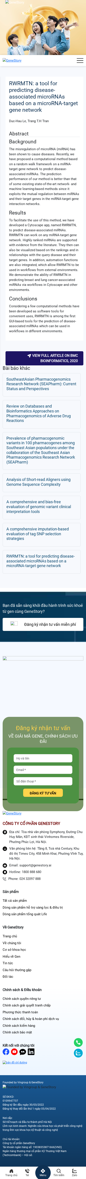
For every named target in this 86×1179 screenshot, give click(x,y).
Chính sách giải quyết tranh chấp (26, 1005)
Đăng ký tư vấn (43, 793)
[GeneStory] (12, 60)
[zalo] (78, 1053)
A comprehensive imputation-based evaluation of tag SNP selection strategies (37, 534)
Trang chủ (10, 936)
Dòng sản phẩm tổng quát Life (25, 914)
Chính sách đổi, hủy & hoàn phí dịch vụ (31, 1019)
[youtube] (14, 1052)
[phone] (78, 1042)
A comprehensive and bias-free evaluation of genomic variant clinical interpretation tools (38, 506)
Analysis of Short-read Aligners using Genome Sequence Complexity (38, 482)
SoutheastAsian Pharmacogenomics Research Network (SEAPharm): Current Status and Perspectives (41, 384)
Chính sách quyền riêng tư (22, 999)
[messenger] (22, 1052)
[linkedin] (31, 1052)
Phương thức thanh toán (20, 1012)
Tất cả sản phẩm (15, 901)
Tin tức (8, 963)
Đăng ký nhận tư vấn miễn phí (50, 624)
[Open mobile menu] (80, 60)
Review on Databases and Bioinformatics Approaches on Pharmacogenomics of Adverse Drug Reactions (38, 413)
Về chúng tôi (12, 943)
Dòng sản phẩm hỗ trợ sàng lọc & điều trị (33, 907)
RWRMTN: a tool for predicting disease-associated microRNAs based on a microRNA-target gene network (40, 561)
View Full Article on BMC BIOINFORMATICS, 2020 (54, 358)
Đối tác (8, 977)
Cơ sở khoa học (14, 950)
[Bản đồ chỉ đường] (15, 1062)
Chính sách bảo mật (17, 1032)
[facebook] (6, 1052)
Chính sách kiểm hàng (19, 1026)
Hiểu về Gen (11, 957)
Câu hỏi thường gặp (17, 970)
